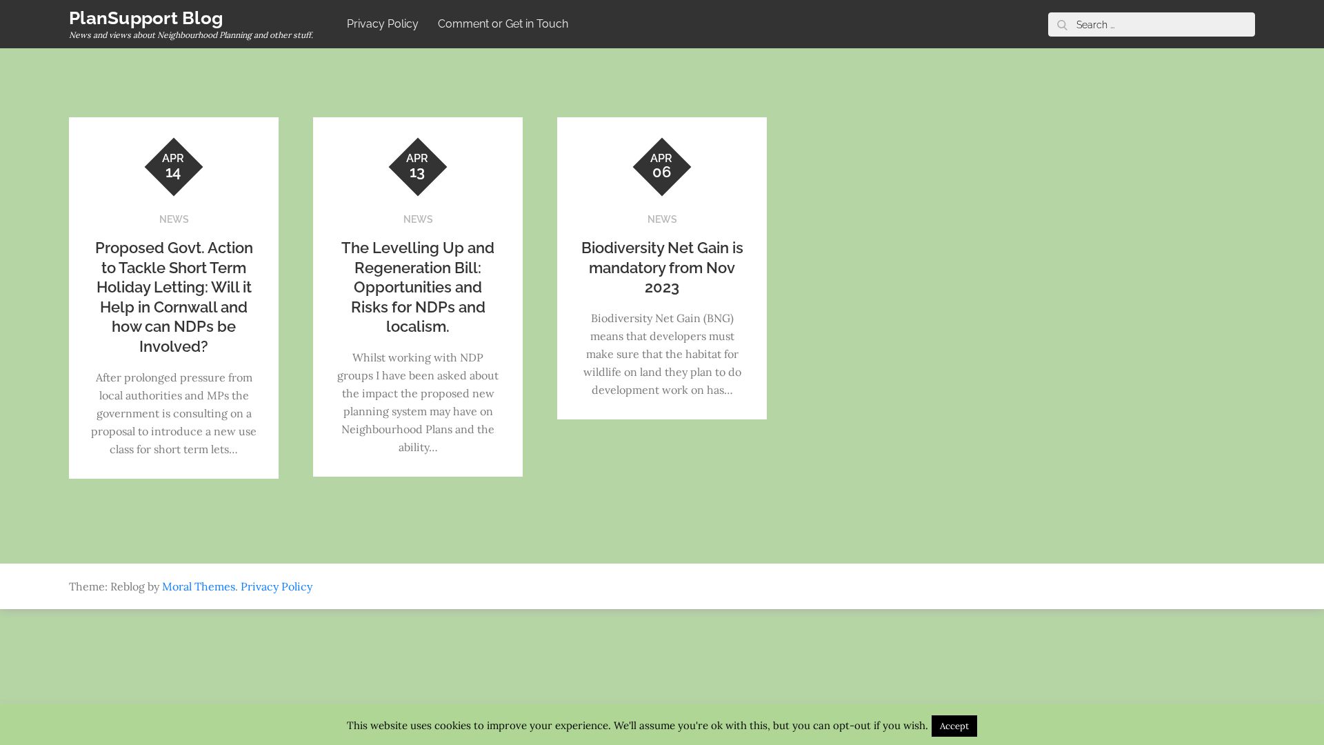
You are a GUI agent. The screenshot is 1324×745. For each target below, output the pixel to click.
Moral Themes (198, 586)
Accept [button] (954, 726)
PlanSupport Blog (146, 18)
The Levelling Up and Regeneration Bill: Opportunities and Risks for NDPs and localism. (417, 287)
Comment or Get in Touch (503, 23)
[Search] (1062, 24)
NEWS (174, 219)
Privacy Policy (383, 23)
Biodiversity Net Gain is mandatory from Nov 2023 (662, 267)
